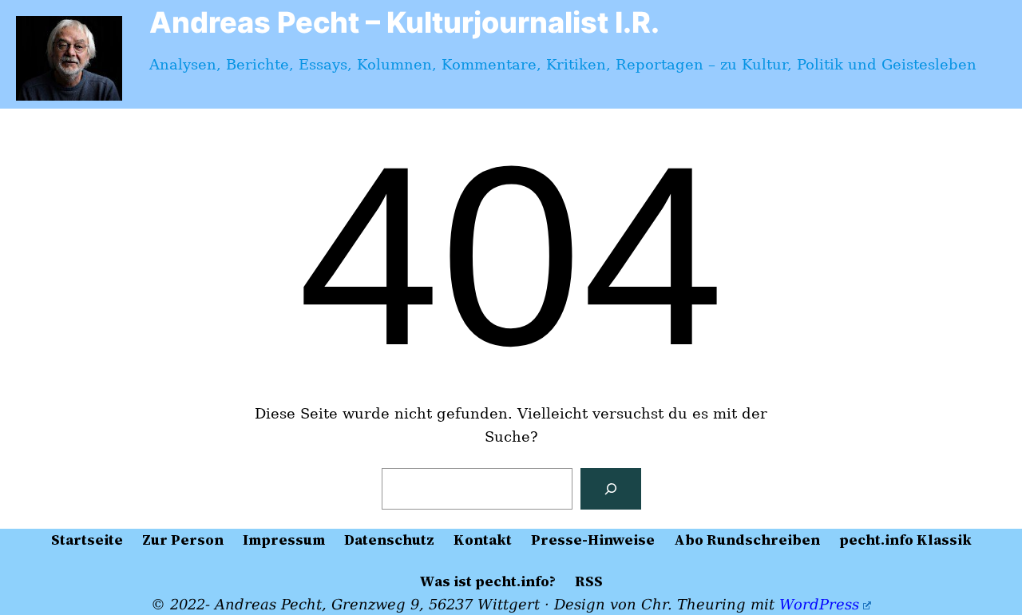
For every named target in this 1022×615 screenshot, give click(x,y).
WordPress (819, 604)
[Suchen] (610, 489)
